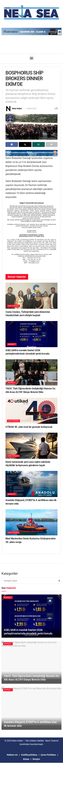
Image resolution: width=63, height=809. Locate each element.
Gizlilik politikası (29, 755)
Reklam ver (12, 755)
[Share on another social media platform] (51, 144)
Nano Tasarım (52, 740)
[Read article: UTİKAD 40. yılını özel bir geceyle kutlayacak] (31, 411)
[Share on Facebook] (12, 144)
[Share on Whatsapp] (38, 144)
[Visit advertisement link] (31, 153)
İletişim (36, 759)
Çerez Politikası (48, 755)
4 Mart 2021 (31, 108)
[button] (31, 57)
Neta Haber (17, 108)
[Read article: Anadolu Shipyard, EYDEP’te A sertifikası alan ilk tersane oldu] (31, 484)
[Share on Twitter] (25, 144)
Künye (26, 759)
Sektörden (13, 306)
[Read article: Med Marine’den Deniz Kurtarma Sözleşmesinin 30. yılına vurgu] (31, 522)
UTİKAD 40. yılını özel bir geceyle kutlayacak (29, 426)
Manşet (12, 344)
